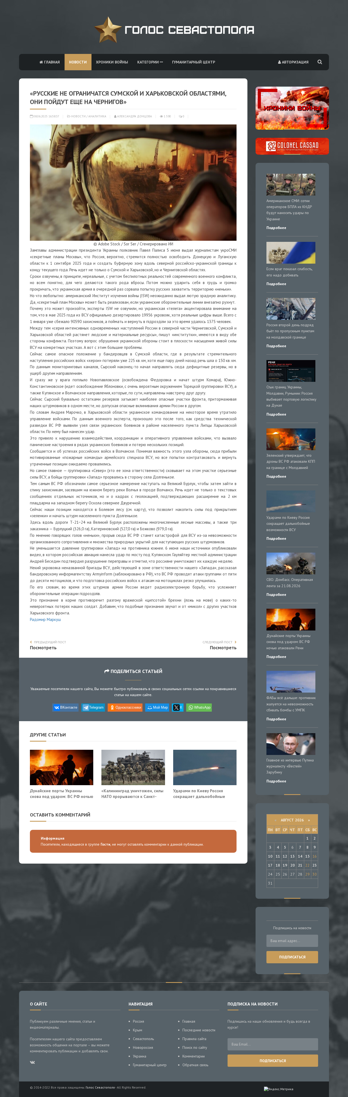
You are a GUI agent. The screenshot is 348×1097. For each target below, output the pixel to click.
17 (270, 865)
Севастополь (143, 1038)
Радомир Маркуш (45, 619)
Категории (148, 62)
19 (285, 865)
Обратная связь (195, 1064)
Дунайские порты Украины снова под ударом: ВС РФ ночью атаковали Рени (61, 796)
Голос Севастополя (100, 1087)
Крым (137, 1030)
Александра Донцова (134, 116)
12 (285, 856)
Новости (78, 62)
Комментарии (193, 1056)
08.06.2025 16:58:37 (46, 116)
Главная (51, 62)
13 (292, 856)
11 (278, 856)
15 (307, 856)
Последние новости (198, 1030)
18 (278, 865)
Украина (139, 1056)
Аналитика (97, 116)
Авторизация (295, 62)
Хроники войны (112, 62)
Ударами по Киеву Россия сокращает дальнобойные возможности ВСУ (199, 796)
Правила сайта (194, 1038)
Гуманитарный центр (193, 62)
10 (270, 856)
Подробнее (276, 227)
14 (300, 856)
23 (314, 865)
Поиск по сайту (194, 1047)
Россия (138, 1021)
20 (292, 865)
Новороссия (143, 1047)
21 (300, 865)
